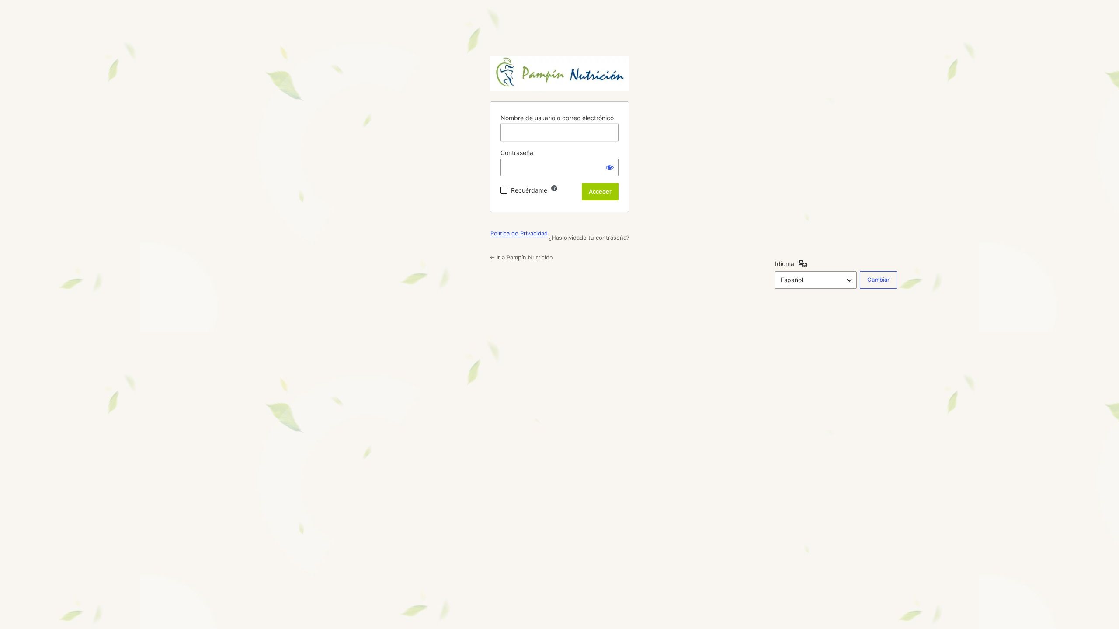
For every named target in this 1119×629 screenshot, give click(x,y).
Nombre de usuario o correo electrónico (557, 117)
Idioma (784, 263)
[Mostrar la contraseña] (610, 167)
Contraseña (516, 152)
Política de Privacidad (519, 233)
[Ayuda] (554, 188)
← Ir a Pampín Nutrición (521, 257)
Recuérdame (529, 190)
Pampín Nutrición (559, 73)
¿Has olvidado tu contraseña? (589, 237)
